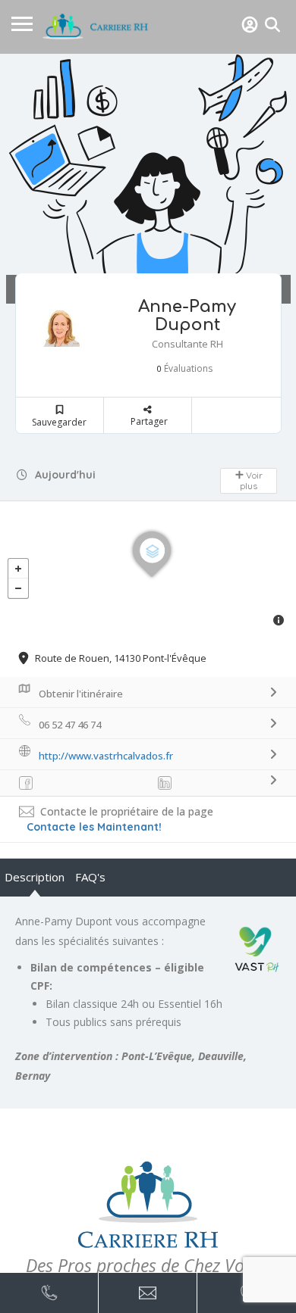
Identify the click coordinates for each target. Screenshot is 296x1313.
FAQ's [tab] (90, 876)
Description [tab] (35, 876)
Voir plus (251, 480)
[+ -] (148, 569)
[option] (148, 179)
